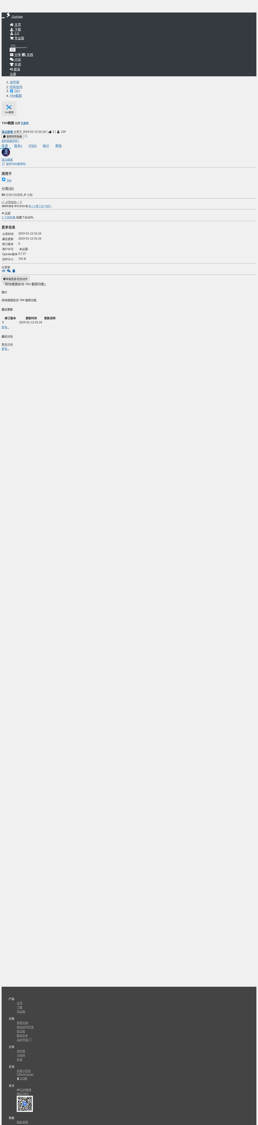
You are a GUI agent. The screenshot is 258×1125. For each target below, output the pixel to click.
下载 (17, 29)
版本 (18, 146)
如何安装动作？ (11, 141)
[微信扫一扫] (9, 271)
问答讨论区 (24, 1071)
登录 (16, 69)
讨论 (32, 146)
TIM (8, 180)
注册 (13, 74)
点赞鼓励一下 (13, 202)
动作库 (14, 82)
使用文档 (22, 1023)
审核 (58, 146)
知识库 (21, 1031)
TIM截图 (16, 96)
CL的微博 (25, 1090)
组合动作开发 (25, 1027)
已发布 (25, 123)
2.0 (16, 33)
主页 (17, 24)
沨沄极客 (8, 132)
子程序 (21, 1055)
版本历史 (22, 1035)
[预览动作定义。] (26, 136)
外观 (19, 1059)
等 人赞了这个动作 (39, 206)
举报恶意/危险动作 (17, 279)
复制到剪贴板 (14, 136)
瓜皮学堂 (23, 1040)
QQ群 (23, 1078)
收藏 (7, 213)
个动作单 (9, 217)
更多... (5, 327)
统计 (46, 146)
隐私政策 (22, 1122)
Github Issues (25, 1074)
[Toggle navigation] (3, 17)
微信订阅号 (23, 1094)
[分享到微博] (4, 271)
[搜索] (13, 50)
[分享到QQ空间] (14, 271)
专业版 (19, 38)
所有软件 (16, 87)
